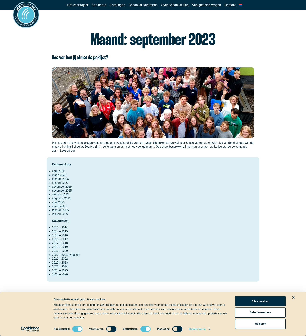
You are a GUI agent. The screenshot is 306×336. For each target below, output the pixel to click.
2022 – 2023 (60, 262)
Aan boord (99, 5)
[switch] (108, 327)
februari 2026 (60, 178)
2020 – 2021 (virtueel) (66, 254)
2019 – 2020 (60, 250)
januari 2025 (60, 213)
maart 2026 (59, 175)
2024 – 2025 (60, 270)
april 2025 (58, 202)
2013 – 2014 (60, 227)
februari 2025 (60, 210)
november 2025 (62, 190)
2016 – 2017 (60, 239)
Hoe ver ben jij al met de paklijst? (80, 57)
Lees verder (67, 150)
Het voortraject (77, 5)
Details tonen (197, 329)
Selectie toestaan (260, 312)
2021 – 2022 (60, 258)
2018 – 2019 (60, 246)
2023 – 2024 (60, 266)
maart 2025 (59, 206)
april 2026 (58, 171)
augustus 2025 (61, 198)
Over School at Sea (175, 5)
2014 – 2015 (60, 231)
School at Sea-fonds (143, 5)
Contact (230, 5)
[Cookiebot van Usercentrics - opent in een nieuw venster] (30, 329)
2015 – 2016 (60, 235)
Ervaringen (117, 5)
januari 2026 (60, 182)
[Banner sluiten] (293, 297)
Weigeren (260, 323)
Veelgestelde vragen (206, 5)
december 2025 (62, 186)
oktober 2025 (60, 194)
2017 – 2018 (60, 243)
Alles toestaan (260, 301)
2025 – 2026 (60, 274)
